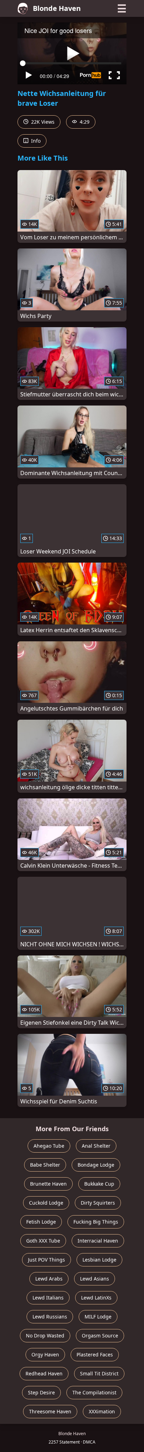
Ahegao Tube (49, 1145)
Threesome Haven (50, 1411)
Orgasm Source (100, 1335)
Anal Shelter (96, 1145)
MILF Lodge (98, 1316)
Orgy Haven (45, 1354)
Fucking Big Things (95, 1221)
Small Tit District (99, 1373)
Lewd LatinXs (96, 1297)
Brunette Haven (48, 1183)
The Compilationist (94, 1392)
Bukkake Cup (99, 1183)
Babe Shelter (45, 1164)
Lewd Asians (94, 1278)
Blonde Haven (57, 8)
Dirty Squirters (98, 1202)
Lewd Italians (48, 1297)
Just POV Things (46, 1259)
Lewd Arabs (49, 1278)
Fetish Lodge (41, 1221)
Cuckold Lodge (46, 1202)
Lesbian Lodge (99, 1259)
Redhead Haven (44, 1373)
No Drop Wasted (45, 1335)
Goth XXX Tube (43, 1240)
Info (35, 140)
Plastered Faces (95, 1354)
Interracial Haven (98, 1240)
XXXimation (102, 1411)
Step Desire (41, 1392)
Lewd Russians (50, 1316)
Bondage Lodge (96, 1164)
